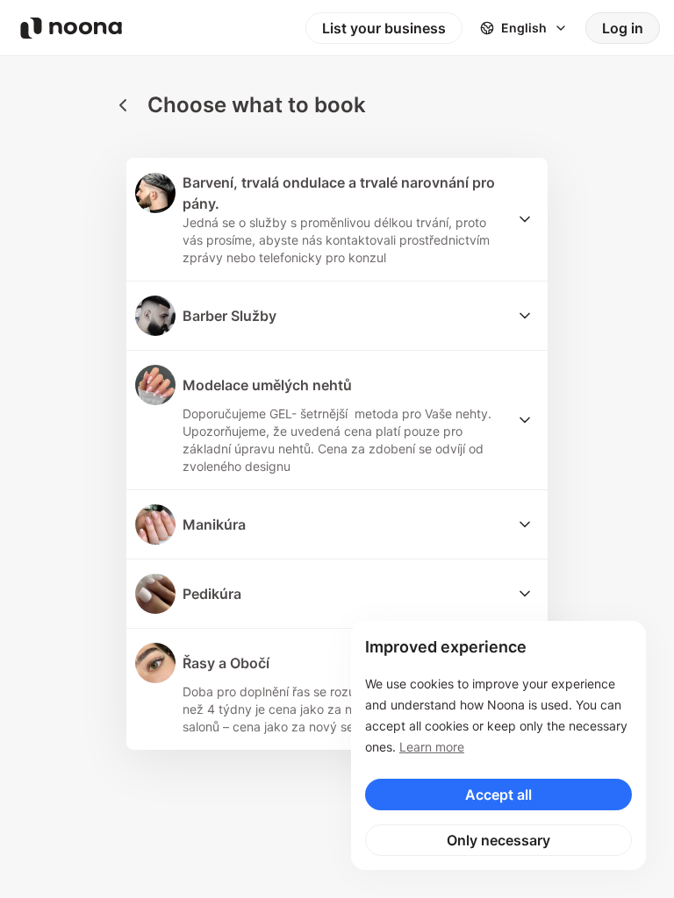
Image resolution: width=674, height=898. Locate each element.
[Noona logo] (71, 28)
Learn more (431, 746)
